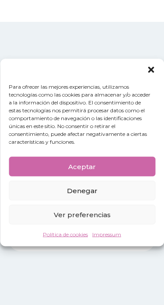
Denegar (82, 190)
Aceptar (82, 166)
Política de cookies (65, 234)
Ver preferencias (82, 214)
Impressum (106, 234)
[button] (151, 70)
